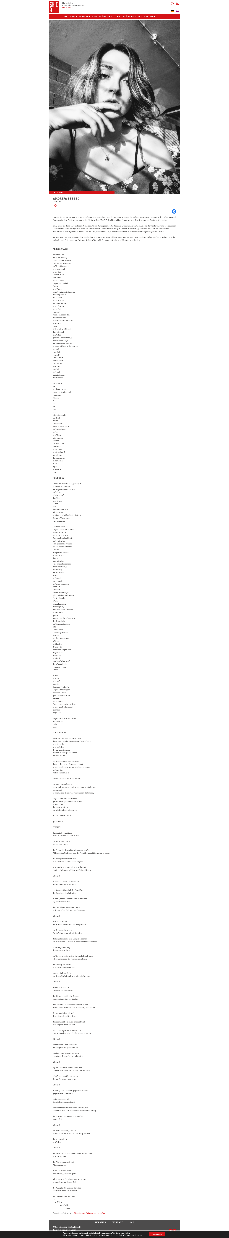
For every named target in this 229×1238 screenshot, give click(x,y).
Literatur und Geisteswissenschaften (89, 1213)
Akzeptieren (157, 1234)
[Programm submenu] (76, 16)
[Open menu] (174, 3)
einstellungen (136, 1235)
